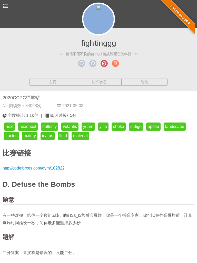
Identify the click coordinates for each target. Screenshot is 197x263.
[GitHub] (81, 63)
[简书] (115, 63)
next (9, 126)
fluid (63, 136)
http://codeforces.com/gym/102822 (34, 168)
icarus (47, 136)
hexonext (27, 126)
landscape (174, 126)
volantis (70, 126)
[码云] (104, 63)
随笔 (144, 82)
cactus (11, 136)
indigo (136, 126)
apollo (153, 126)
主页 (52, 82)
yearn (88, 126)
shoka (118, 126)
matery (30, 136)
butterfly (49, 126)
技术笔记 (99, 82)
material (80, 136)
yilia (103, 126)
